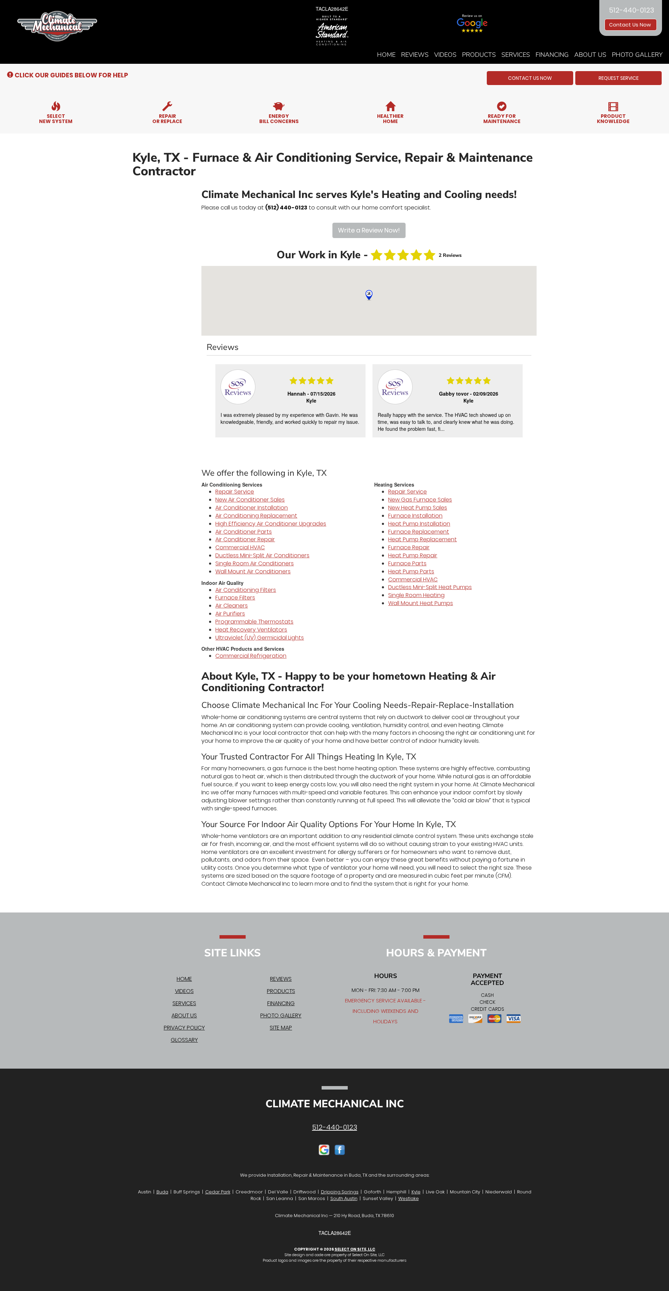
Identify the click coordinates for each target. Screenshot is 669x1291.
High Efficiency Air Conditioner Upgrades (270, 524)
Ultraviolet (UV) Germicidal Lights (259, 638)
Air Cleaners (231, 606)
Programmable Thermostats (254, 622)
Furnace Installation (415, 516)
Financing (552, 55)
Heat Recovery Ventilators (251, 630)
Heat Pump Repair (412, 555)
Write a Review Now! (369, 230)
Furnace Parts (407, 563)
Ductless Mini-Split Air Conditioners (262, 555)
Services (515, 55)
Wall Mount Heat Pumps (420, 603)
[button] (530, 78)
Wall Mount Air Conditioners (253, 571)
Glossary (184, 1040)
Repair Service (234, 492)
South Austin (343, 1198)
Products (479, 55)
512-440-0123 (334, 1127)
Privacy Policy (184, 1028)
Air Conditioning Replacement (256, 516)
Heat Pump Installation (419, 524)
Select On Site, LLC (354, 1249)
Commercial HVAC (240, 547)
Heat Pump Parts (411, 571)
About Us (590, 55)
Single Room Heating (416, 595)
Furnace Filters (235, 598)
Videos (445, 55)
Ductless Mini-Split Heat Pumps (430, 587)
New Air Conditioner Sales (250, 500)
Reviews (415, 55)
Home (386, 55)
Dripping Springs (340, 1192)
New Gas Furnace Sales (420, 500)
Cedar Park (217, 1192)
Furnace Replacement (418, 532)
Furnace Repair (409, 547)
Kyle (416, 1192)
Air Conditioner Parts (243, 532)
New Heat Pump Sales (417, 508)
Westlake (408, 1198)
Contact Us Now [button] (630, 24)
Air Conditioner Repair (245, 539)
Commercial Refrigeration (250, 656)
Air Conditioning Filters (245, 590)
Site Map (281, 1028)
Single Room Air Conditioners (254, 563)
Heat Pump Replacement (422, 539)
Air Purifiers (230, 614)
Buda (162, 1192)
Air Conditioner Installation (251, 508)
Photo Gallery (637, 55)
